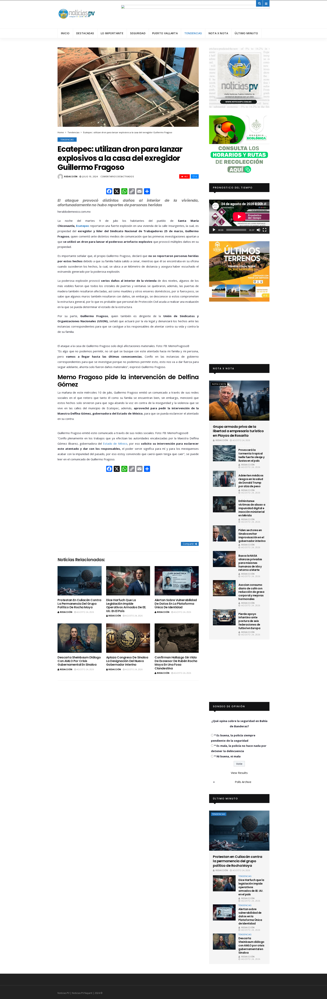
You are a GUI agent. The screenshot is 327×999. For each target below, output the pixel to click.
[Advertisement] (128, 507)
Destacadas (85, 33)
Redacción (71, 176)
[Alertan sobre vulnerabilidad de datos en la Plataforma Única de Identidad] (177, 580)
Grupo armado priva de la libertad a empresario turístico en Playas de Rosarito (238, 431)
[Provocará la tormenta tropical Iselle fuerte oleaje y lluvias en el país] (224, 453)
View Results (239, 773)
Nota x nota (218, 33)
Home (61, 132)
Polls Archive (243, 782)
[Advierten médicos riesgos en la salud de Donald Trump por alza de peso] (224, 479)
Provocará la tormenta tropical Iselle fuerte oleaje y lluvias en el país (251, 455)
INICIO (65, 33)
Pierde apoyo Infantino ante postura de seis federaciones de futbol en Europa (249, 621)
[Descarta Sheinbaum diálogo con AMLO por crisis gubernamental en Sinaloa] (80, 638)
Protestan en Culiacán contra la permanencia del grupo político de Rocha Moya (79, 603)
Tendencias (193, 33)
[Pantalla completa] (264, 230)
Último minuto (246, 33)
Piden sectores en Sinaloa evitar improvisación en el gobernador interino (251, 535)
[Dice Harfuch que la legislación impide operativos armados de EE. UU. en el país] (128, 580)
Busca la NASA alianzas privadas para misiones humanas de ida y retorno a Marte (250, 563)
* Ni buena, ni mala (227, 756)
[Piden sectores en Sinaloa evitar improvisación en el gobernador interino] (224, 533)
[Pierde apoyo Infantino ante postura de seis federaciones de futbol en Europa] (224, 617)
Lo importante (112, 33)
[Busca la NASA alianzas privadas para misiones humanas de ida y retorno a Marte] (224, 559)
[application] (239, 216)
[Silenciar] (258, 230)
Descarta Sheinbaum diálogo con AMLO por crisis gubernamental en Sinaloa (79, 661)
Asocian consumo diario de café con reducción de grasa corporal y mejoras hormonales (251, 592)
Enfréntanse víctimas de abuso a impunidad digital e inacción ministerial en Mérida (251, 508)
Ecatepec (82, 226)
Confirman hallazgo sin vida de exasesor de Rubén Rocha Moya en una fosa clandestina (176, 663)
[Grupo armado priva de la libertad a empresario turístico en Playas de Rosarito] (239, 400)
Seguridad (138, 33)
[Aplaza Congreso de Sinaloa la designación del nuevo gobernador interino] (128, 638)
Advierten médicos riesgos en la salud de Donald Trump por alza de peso (250, 481)
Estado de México (115, 443)
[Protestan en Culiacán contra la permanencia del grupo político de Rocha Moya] (80, 580)
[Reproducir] (214, 230)
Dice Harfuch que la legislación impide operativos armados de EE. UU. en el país (126, 605)
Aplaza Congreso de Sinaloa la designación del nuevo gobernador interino (127, 661)
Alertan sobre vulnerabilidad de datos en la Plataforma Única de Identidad (176, 603)
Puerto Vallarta (165, 33)
